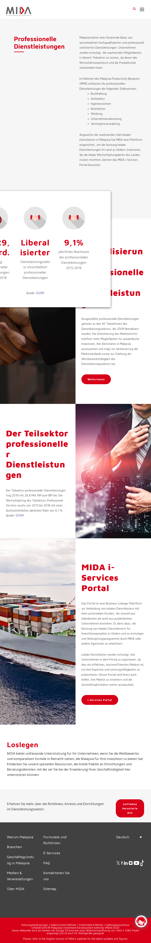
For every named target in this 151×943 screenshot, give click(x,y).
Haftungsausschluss (117, 924)
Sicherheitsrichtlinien (91, 924)
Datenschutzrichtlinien (63, 924)
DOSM (40, 293)
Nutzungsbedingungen (34, 924)
